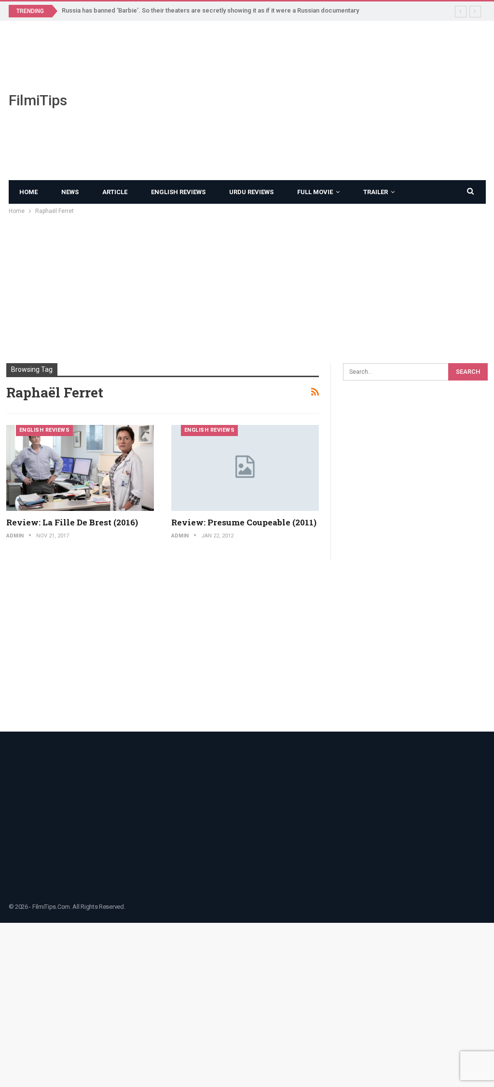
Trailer (375, 192)
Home (28, 192)
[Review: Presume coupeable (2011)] (245, 468)
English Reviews (178, 192)
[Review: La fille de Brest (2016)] (80, 468)
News (70, 192)
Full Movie (315, 192)
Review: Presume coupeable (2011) (243, 522)
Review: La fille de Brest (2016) (72, 522)
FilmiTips (38, 100)
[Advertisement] (329, 100)
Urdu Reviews (251, 192)
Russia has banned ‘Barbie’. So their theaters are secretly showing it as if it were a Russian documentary (210, 10)
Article (114, 192)
